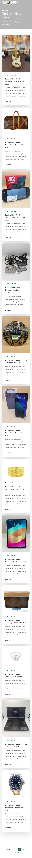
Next (19, 852)
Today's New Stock (10, 75)
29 (15, 852)
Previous (7, 849)
